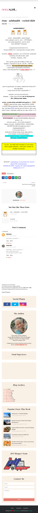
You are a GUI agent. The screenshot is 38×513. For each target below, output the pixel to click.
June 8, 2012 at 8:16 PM (11, 247)
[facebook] (7, 304)
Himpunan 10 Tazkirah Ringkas (20, 413)
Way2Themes (18, 510)
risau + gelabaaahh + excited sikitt (19, 212)
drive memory (9, 17)
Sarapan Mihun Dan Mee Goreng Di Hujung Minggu (23, 428)
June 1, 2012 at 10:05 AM (11, 235)
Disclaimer (25, 508)
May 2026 (8, 395)
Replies (9, 243)
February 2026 (9, 399)
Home (3, 17)
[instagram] (23, 304)
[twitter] (15, 304)
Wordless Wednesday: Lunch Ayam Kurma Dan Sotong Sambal (23, 442)
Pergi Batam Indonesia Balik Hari (20, 434)
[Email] (30, 304)
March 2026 (8, 398)
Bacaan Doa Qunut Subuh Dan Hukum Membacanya (21, 421)
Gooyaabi (30, 510)
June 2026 (8, 393)
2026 (6, 389)
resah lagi (12, 219)
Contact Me (18, 508)
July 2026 (8, 392)
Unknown (9, 234)
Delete (11, 240)
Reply (8, 240)
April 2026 (8, 396)
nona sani (4, 23)
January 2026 (9, 401)
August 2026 (8, 390)
